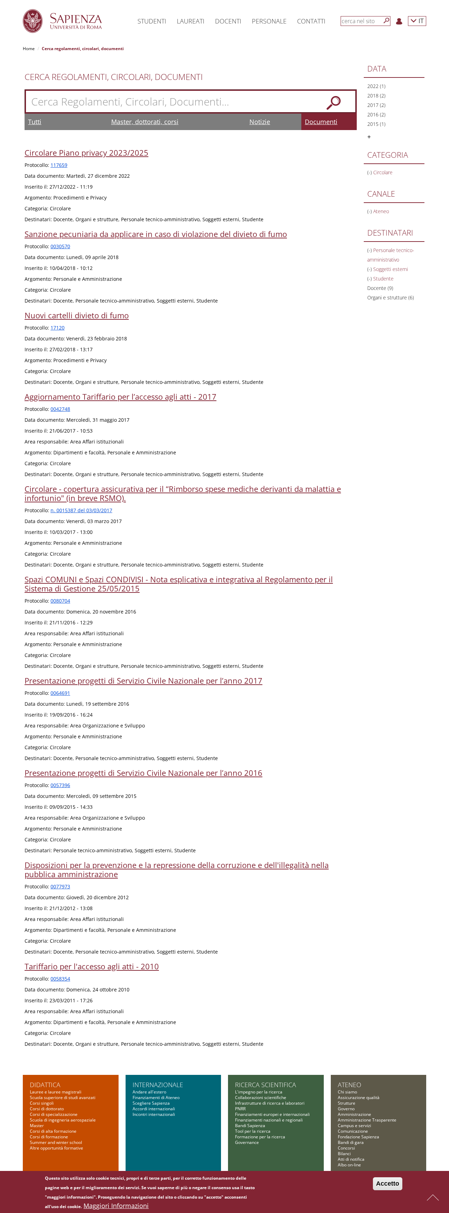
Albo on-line (349, 1165)
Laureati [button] (191, 21)
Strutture (346, 1103)
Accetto (387, 1183)
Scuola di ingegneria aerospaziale (63, 1120)
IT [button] (420, 20)
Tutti (34, 121)
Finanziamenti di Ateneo (156, 1097)
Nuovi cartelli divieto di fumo (77, 315)
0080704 (60, 600)
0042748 (60, 409)
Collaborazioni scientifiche (260, 1097)
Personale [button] (269, 21)
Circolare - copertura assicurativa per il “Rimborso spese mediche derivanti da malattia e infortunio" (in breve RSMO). (183, 493)
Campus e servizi (354, 1126)
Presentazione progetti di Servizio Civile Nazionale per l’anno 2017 (143, 680)
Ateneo (349, 1084)
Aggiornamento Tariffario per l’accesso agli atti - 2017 (120, 396)
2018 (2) (376, 95)
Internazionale (158, 1084)
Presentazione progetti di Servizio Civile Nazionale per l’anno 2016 (143, 772)
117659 (59, 165)
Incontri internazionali (154, 1114)
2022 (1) (376, 86)
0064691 (60, 693)
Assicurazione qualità (359, 1097)
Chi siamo (347, 1092)
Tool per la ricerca (252, 1131)
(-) (370, 172)
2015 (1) (376, 124)
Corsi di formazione (49, 1137)
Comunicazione (353, 1131)
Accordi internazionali (154, 1109)
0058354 (60, 978)
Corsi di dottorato (47, 1109)
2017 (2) (376, 105)
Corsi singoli (42, 1103)
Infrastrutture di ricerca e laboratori (269, 1103)
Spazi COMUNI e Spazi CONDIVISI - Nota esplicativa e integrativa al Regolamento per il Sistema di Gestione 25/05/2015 (179, 584)
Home (29, 49)
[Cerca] (386, 20)
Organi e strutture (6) (390, 297)
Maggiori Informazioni (116, 1205)
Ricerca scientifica (265, 1084)
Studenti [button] (152, 21)
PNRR (240, 1109)
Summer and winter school (56, 1142)
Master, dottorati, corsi (145, 121)
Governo (346, 1109)
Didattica (45, 1084)
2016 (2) (376, 114)
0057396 (60, 785)
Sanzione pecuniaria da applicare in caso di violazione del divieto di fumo (156, 234)
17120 (58, 327)
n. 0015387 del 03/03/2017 (81, 510)
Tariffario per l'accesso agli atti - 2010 (92, 966)
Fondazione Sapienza (358, 1137)
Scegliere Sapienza (151, 1103)
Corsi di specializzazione (54, 1114)
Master (37, 1126)
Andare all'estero (149, 1092)
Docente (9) (380, 288)
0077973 (60, 886)
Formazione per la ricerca (260, 1137)
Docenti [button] (228, 21)
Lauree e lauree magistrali (55, 1092)
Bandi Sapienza (250, 1126)
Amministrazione (354, 1114)
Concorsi (346, 1148)
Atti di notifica (351, 1159)
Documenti (321, 121)
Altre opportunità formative (56, 1148)
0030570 (60, 246)
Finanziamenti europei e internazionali (272, 1114)
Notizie (259, 121)
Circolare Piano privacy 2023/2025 (86, 152)
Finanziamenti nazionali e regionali (269, 1120)
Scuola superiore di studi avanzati (62, 1097)
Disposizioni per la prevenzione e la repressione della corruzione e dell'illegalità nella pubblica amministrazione (177, 869)
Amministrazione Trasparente (367, 1120)
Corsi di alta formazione (53, 1131)
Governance (247, 1142)
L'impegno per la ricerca (258, 1092)
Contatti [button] (311, 21)
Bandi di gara (351, 1142)
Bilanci (344, 1154)
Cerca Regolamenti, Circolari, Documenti (114, 77)
